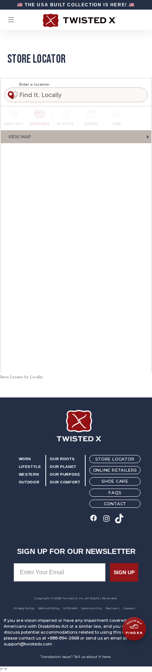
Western (29, 474)
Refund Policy (48, 608)
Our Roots (62, 459)
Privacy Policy (24, 608)
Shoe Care (114, 481)
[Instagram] (106, 519)
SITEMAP (70, 608)
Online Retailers (115, 470)
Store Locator (114, 459)
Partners (113, 608)
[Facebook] (93, 519)
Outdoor (29, 482)
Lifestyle (30, 467)
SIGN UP (124, 572)
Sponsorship (91, 608)
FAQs (114, 492)
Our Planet (63, 467)
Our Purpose (65, 474)
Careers (129, 608)
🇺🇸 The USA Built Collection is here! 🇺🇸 (76, 4)
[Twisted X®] (76, 20)
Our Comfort (65, 482)
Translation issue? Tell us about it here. (76, 656)
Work (25, 459)
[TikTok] (119, 519)
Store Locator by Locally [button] (21, 377)
